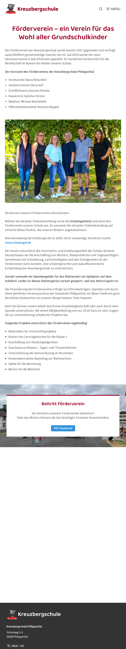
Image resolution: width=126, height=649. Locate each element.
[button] (101, 9)
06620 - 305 (17, 646)
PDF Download (63, 428)
